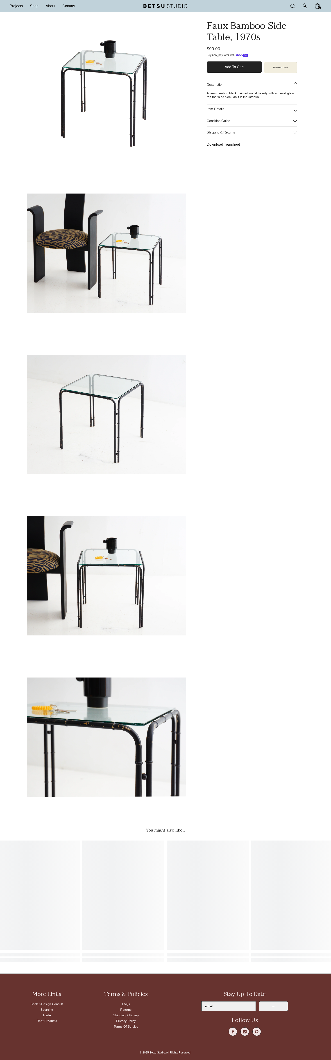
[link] (123, 954)
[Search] (292, 6)
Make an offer (280, 67)
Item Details (215, 109)
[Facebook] (233, 1031)
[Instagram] (244, 1031)
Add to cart (234, 67)
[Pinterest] (256, 1031)
